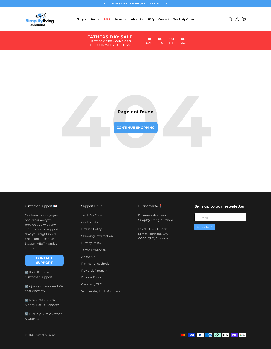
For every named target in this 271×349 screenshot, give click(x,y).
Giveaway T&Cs (92, 284)
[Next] (166, 3)
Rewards (121, 19)
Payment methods (95, 263)
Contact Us (89, 222)
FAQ (151, 19)
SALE (107, 19)
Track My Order (183, 19)
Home (95, 19)
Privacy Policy (91, 243)
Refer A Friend (91, 277)
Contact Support (44, 260)
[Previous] (104, 3)
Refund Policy (91, 229)
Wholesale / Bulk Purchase (101, 291)
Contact (163, 19)
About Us (137, 19)
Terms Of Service (93, 250)
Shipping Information (97, 236)
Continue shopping (136, 128)
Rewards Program (94, 270)
